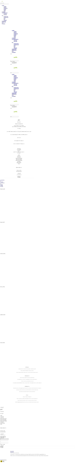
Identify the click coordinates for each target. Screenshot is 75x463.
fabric (5, 10)
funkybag (3, 11)
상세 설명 (1, 181)
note (4, 18)
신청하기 (2, 445)
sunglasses (5, 8)
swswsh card (6, 16)
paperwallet (4, 21)
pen (4, 19)
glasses (5, 7)
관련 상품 (1, 186)
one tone (5, 13)
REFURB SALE (14, 50)
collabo (5, 6)
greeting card (6, 17)
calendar (5, 20)
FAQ (2, 22)
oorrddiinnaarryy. (5, 12)
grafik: (3, 5)
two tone (5, 14)
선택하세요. (19, 156)
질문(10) (1, 185)
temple (5, 9)
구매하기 (2, 407)
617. (2, 15)
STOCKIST (3, 23)
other (15, 37)
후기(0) (1, 184)
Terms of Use (12, 451)
